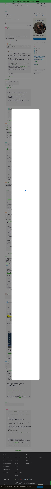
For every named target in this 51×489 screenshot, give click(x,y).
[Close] (38, 110)
